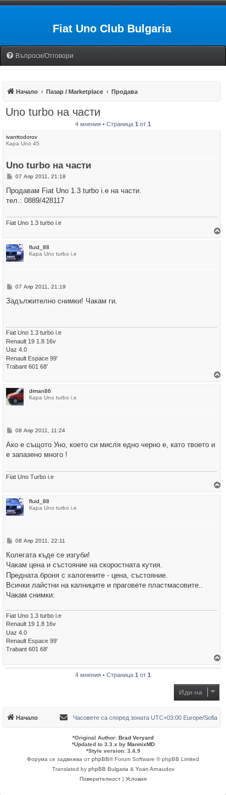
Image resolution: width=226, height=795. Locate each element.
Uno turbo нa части (52, 112)
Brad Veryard (136, 738)
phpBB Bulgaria (108, 769)
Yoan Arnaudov (154, 769)
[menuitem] (39, 56)
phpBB (100, 759)
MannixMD (141, 744)
